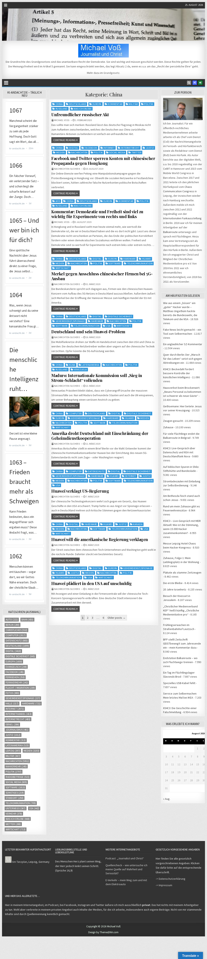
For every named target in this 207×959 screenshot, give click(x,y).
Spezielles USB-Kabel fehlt (179, 683)
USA (108, 325)
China (59, 104)
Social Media (117, 152)
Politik (148, 104)
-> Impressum (164, 885)
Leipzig (13, 750)
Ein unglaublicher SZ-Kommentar (182, 344)
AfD (58, 201)
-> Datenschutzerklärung (170, 879)
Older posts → (117, 617)
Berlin (12, 625)
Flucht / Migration (20, 687)
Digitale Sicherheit (120, 316)
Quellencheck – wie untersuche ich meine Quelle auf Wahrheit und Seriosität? (126, 869)
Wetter (13, 824)
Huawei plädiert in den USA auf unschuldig (91, 583)
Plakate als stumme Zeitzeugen (182, 572)
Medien (60, 152)
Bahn (27, 619)
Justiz (150, 147)
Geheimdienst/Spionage (70, 321)
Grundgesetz (111, 73)
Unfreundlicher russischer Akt (80, 114)
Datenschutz (96, 471)
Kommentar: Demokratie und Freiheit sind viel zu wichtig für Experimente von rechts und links (97, 214)
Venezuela (80, 369)
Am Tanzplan (19, 862)
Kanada (138, 524)
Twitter (137, 152)
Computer (75, 413)
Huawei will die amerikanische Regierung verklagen (99, 539)
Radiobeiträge (18, 777)
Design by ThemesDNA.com (103, 932)
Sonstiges (15, 792)
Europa (97, 104)
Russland (62, 108)
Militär (133, 104)
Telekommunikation (140, 263)
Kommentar (115, 104)
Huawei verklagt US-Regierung (80, 491)
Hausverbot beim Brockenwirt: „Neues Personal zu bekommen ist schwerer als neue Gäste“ (182, 392)
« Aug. (166, 799)
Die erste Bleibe (173, 583)
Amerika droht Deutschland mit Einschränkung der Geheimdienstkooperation (99, 435)
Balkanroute (170, 232)
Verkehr (14, 813)
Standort (14, 798)
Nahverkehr (16, 766)
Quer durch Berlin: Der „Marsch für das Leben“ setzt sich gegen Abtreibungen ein (182, 359)
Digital (73, 147)
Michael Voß (61, 120)
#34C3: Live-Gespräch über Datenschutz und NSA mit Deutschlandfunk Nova (179, 452)
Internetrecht (130, 147)
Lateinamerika (90, 364)
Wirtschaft (63, 268)
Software (115, 263)
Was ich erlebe (83, 108)
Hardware (129, 258)
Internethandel (19, 714)
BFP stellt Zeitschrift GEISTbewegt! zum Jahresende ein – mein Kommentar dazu (182, 643)
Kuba (72, 364)
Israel (12, 724)
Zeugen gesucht (173, 421)
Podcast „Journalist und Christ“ (125, 858)
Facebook (91, 147)
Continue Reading (64, 140)
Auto (12, 619)
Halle (12, 703)
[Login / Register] (200, 82)
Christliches (16, 630)
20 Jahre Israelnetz (174, 589)
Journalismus (17, 729)
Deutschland (77, 104)
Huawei (146, 258)
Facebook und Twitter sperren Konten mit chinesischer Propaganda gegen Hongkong (103, 161)
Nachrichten (79, 152)
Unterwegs (15, 808)
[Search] (189, 82)
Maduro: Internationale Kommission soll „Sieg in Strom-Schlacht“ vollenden (96, 378)
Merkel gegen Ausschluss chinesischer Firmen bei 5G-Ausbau (102, 276)
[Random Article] (194, 82)
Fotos (12, 693)
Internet (109, 147)
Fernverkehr (17, 682)
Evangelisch (16, 667)
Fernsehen (15, 677)
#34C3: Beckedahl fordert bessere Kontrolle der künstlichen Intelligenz (178, 373)
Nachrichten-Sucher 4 (67, 169)
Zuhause (168, 427)
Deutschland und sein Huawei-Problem (88, 331)
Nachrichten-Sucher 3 (67, 284)
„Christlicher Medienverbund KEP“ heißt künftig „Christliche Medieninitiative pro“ (181, 610)
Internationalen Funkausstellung (182, 218)
